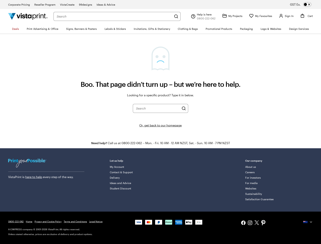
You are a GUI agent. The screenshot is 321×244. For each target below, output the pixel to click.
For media (251, 183)
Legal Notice (95, 221)
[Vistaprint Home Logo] (28, 16)
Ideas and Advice (120, 183)
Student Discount (120, 188)
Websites (251, 188)
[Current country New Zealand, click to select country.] (308, 222)
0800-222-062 (16, 221)
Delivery (115, 177)
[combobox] (114, 16)
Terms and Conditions (75, 221)
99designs (85, 4)
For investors (253, 177)
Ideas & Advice (106, 4)
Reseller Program (45, 4)
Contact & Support (121, 172)
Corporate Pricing (19, 4)
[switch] (303, 4)
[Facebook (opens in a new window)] (243, 223)
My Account (117, 166)
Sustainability (253, 193)
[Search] (176, 16)
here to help (33, 177)
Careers (250, 172)
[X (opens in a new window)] (256, 223)
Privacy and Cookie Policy (48, 221)
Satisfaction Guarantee (259, 199)
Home (29, 221)
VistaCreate (67, 4)
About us (250, 166)
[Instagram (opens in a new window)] (250, 223)
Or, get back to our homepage (160, 125)
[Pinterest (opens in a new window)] (263, 223)
